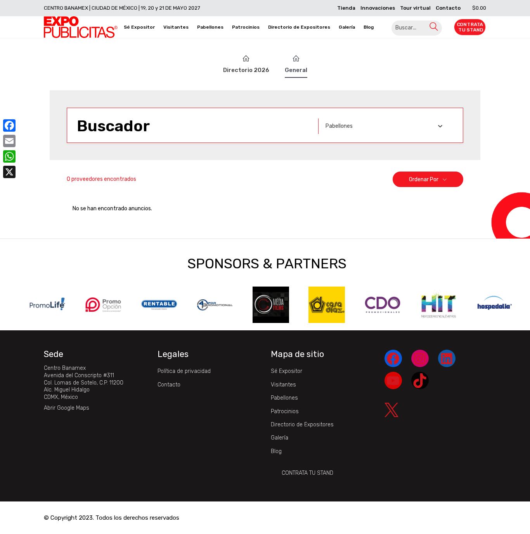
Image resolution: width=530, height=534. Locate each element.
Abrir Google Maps (66, 408)
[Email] (9, 141)
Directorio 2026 (246, 70)
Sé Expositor (286, 371)
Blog (276, 451)
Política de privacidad (184, 371)
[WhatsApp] (9, 156)
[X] (9, 172)
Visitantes (283, 384)
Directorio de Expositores (302, 424)
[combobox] (384, 126)
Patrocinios (285, 411)
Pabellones (284, 398)
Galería (279, 437)
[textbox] (339, 126)
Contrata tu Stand (307, 473)
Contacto (169, 384)
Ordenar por (423, 179)
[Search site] (434, 28)
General (296, 70)
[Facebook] (9, 125)
